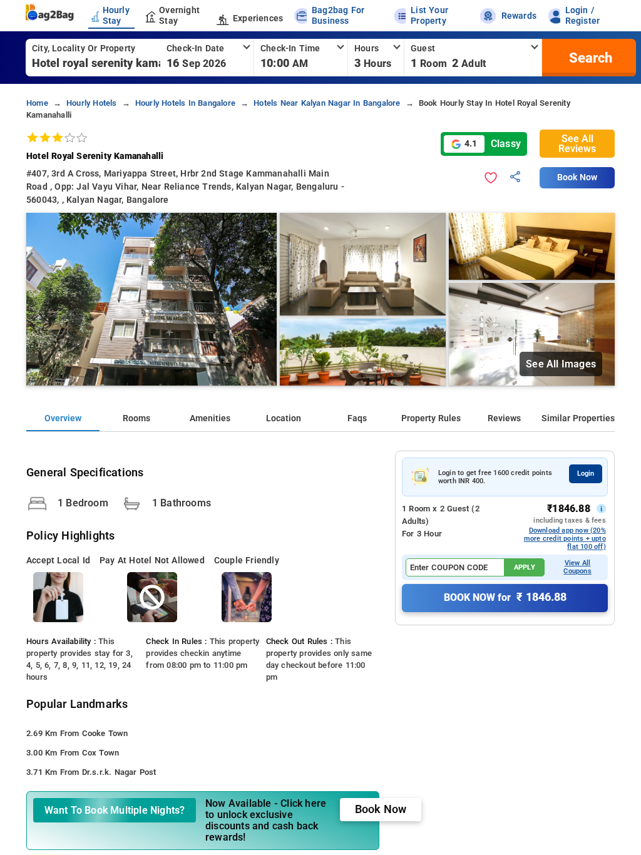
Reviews (504, 418)
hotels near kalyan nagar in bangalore (327, 103)
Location (283, 418)
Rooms (136, 418)
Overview (62, 418)
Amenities (210, 418)
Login (585, 473)
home (37, 103)
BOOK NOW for (505, 597)
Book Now (577, 177)
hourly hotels (91, 103)
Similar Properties (578, 418)
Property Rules (431, 418)
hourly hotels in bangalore (185, 103)
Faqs (357, 418)
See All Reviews (577, 144)
